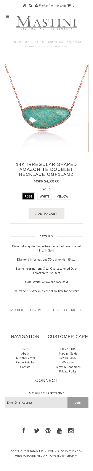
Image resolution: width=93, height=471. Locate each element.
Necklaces (26, 41)
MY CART (65, 5)
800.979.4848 (68, 349)
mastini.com (45, 451)
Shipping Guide (67, 353)
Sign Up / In (45, 5)
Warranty (68, 362)
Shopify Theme (67, 451)
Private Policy (68, 371)
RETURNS (53, 310)
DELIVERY (35, 310)
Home (13, 41)
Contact (25, 367)
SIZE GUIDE (16, 310)
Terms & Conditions (67, 367)
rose (28, 196)
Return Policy (67, 358)
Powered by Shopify (63, 455)
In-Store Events (25, 358)
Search (25, 349)
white (44, 196)
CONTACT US (73, 310)
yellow (62, 196)
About (25, 353)
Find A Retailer (25, 362)
